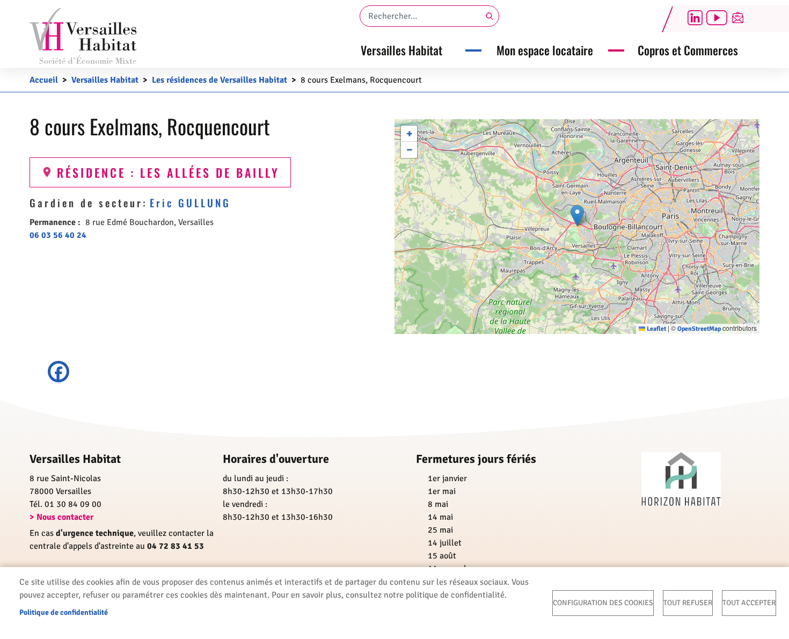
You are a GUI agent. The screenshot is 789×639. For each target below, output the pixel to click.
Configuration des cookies (603, 602)
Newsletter (738, 18)
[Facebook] (394, 371)
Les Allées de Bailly (210, 172)
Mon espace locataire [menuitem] (544, 50)
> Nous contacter (61, 517)
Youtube (716, 18)
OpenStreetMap (699, 329)
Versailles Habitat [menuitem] (401, 50)
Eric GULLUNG (190, 202)
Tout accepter (749, 602)
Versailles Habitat (104, 80)
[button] (577, 216)
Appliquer (488, 16)
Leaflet (655, 329)
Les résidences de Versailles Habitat (219, 80)
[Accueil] (83, 36)
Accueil (44, 80)
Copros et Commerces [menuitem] (688, 50)
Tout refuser (687, 602)
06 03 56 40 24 (58, 235)
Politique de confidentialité (63, 612)
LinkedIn (695, 18)
